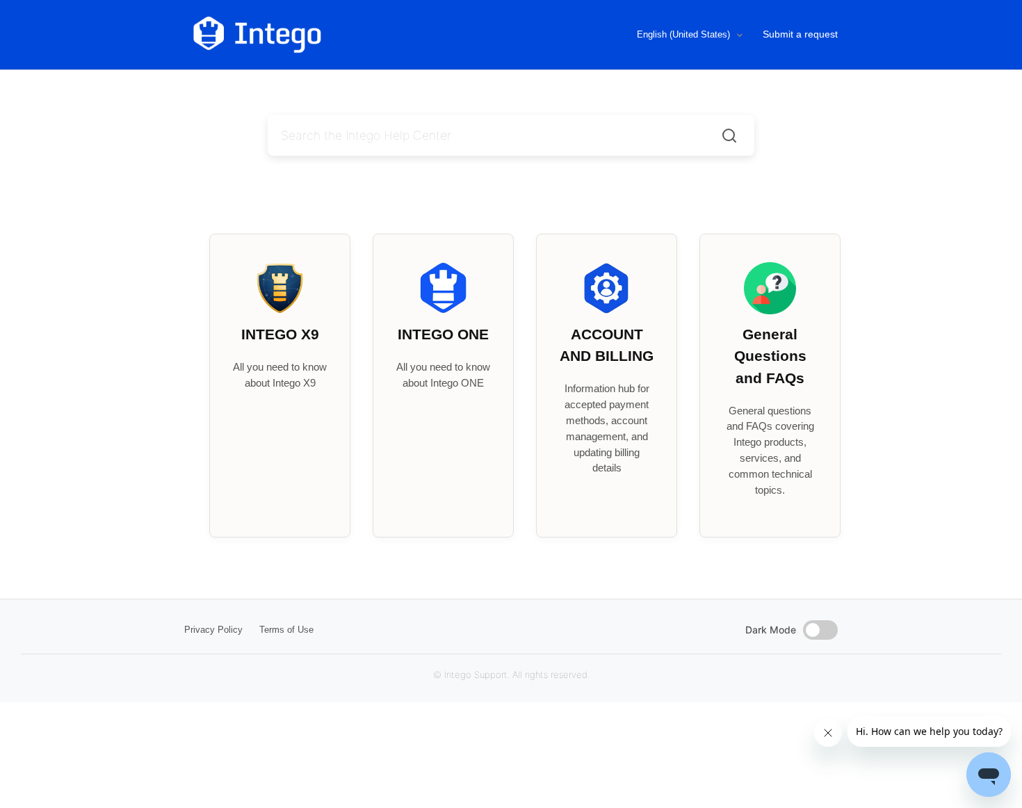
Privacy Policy (213, 629)
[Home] (315, 35)
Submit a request (800, 34)
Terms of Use (286, 629)
